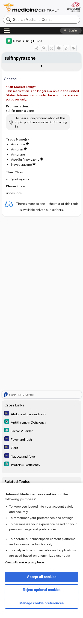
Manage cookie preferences (41, 603)
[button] (71, 31)
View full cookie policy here (24, 562)
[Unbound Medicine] (73, 7)
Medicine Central (31, 8)
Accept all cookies (41, 577)
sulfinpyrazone (20, 58)
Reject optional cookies (41, 590)
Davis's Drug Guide (27, 41)
